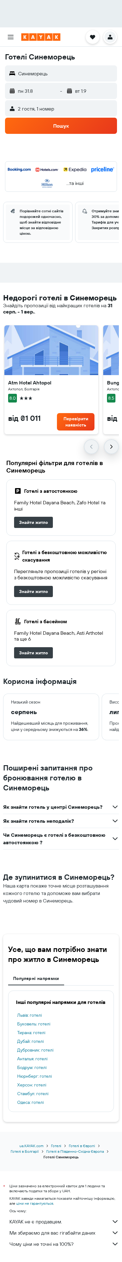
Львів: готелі (29, 1015)
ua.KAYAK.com (31, 1145)
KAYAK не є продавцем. (35, 1221)
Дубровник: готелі (35, 1050)
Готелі (56, 1145)
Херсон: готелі (31, 1085)
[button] (11, 37)
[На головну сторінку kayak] (40, 37)
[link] (33, 522)
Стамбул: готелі (32, 1093)
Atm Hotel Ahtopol (29, 382)
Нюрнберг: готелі (34, 1076)
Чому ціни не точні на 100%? (41, 1244)
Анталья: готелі (32, 1059)
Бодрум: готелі (32, 1067)
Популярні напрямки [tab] (36, 978)
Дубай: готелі (30, 1041)
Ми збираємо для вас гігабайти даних (52, 1233)
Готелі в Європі (82, 1145)
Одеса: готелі (30, 1102)
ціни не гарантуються (34, 1203)
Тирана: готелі (31, 1032)
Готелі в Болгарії (25, 1151)
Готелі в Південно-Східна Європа (75, 1151)
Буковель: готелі (33, 1024)
